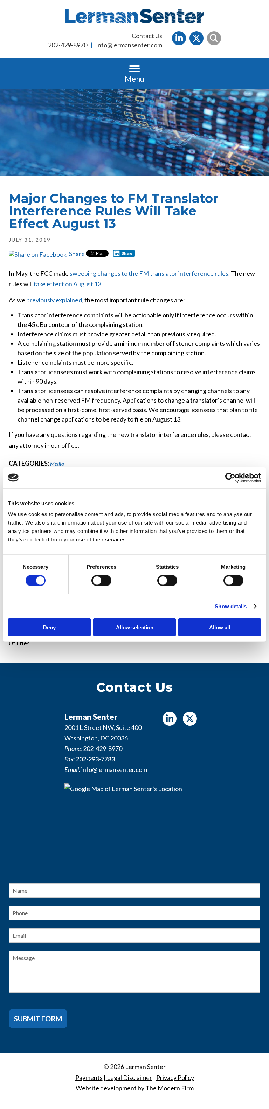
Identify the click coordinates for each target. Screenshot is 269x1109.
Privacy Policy (175, 1077)
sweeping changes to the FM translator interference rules (149, 273)
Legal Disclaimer (129, 1077)
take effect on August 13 (67, 284)
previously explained (54, 300)
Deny (49, 627)
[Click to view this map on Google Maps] (134, 827)
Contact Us (147, 36)
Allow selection (134, 627)
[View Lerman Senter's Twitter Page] (196, 38)
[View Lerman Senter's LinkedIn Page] (179, 38)
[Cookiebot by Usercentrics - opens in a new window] (230, 477)
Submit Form (38, 1018)
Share (76, 254)
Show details (231, 606)
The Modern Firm (169, 1088)
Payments (89, 1077)
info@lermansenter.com (129, 45)
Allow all (219, 627)
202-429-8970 (67, 45)
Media (57, 463)
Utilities (19, 643)
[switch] (101, 580)
